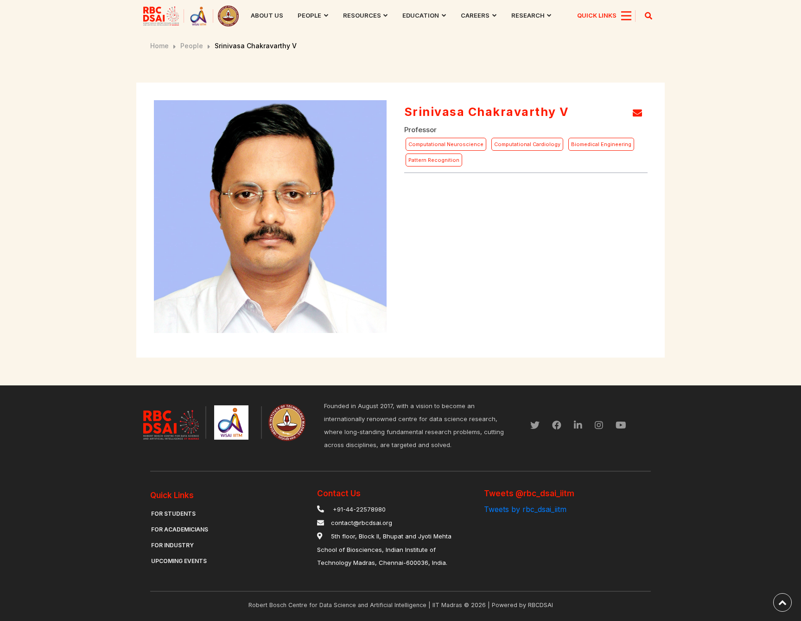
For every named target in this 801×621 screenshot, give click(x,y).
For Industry (172, 545)
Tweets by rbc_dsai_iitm (525, 509)
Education (420, 15)
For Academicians (179, 529)
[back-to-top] (782, 602)
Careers (475, 15)
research (528, 15)
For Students (173, 513)
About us (267, 15)
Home (159, 46)
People (309, 15)
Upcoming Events (179, 560)
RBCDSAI (540, 605)
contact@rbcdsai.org (361, 522)
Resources (362, 15)
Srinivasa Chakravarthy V (256, 46)
